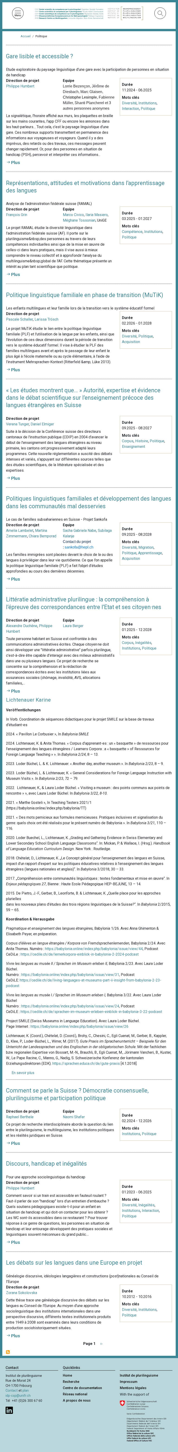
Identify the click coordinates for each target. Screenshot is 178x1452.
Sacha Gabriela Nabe (79, 530)
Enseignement (133, 446)
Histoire (141, 441)
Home (67, 1376)
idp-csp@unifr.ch (18, 1396)
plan (25, 1391)
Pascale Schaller (19, 319)
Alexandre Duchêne (21, 626)
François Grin (16, 215)
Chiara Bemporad (42, 536)
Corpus (128, 441)
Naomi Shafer (74, 1117)
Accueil (26, 36)
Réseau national (75, 1394)
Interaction (130, 108)
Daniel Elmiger (42, 424)
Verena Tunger (17, 424)
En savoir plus (23, 1073)
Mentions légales (133, 1388)
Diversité (129, 103)
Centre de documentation (82, 1388)
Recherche (71, 1382)
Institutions (147, 103)
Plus (15, 162)
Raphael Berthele (20, 1117)
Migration (146, 547)
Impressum (128, 1382)
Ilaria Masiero (97, 215)
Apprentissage (150, 553)
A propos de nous (77, 1400)
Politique (148, 108)
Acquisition (131, 342)
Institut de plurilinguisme (139, 1376)
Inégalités (143, 643)
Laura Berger (73, 626)
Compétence (132, 231)
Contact (12, 1391)
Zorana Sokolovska (21, 1293)
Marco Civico (73, 215)
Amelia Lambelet (19, 530)
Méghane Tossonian (79, 220)
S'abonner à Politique (8, 1352)
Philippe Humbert (20, 86)
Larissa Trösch (46, 319)
